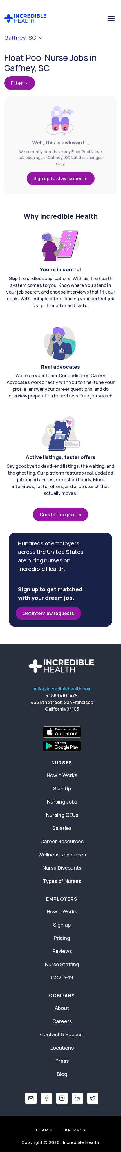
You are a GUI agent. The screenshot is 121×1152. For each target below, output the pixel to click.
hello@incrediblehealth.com (62, 689)
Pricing (62, 937)
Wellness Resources (62, 854)
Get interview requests (48, 613)
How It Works (62, 775)
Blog (62, 1074)
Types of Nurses (62, 881)
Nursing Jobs (62, 801)
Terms (44, 1130)
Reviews (62, 951)
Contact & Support (62, 1034)
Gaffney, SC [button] (20, 37)
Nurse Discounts (61, 867)
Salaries (61, 828)
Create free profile (60, 514)
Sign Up (62, 788)
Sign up (62, 924)
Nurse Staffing (62, 964)
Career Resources (62, 841)
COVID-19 (62, 977)
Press (62, 1060)
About (62, 1008)
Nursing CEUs (62, 814)
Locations (62, 1047)
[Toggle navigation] (111, 18)
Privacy (75, 1130)
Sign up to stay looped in (60, 178)
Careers (62, 1021)
